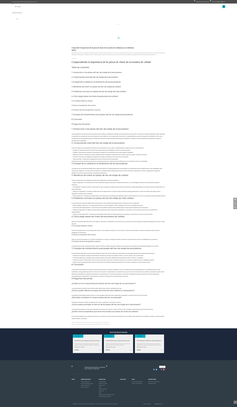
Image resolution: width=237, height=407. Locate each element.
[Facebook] (154, 369)
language (162, 366)
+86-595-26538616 (216, 1)
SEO (112, 403)
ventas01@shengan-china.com (203, 1)
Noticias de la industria (128, 30)
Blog (78, 11)
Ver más (77, 350)
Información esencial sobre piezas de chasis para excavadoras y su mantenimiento (92, 322)
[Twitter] (159, 369)
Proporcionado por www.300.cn (104, 403)
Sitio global (115, 403)
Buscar (223, 1)
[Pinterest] (164, 369)
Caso (127, 33)
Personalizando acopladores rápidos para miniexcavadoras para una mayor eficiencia (92, 324)
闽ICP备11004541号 (158, 403)
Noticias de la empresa (109, 30)
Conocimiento (83, 11)
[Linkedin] (156, 369)
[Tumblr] (161, 369)
